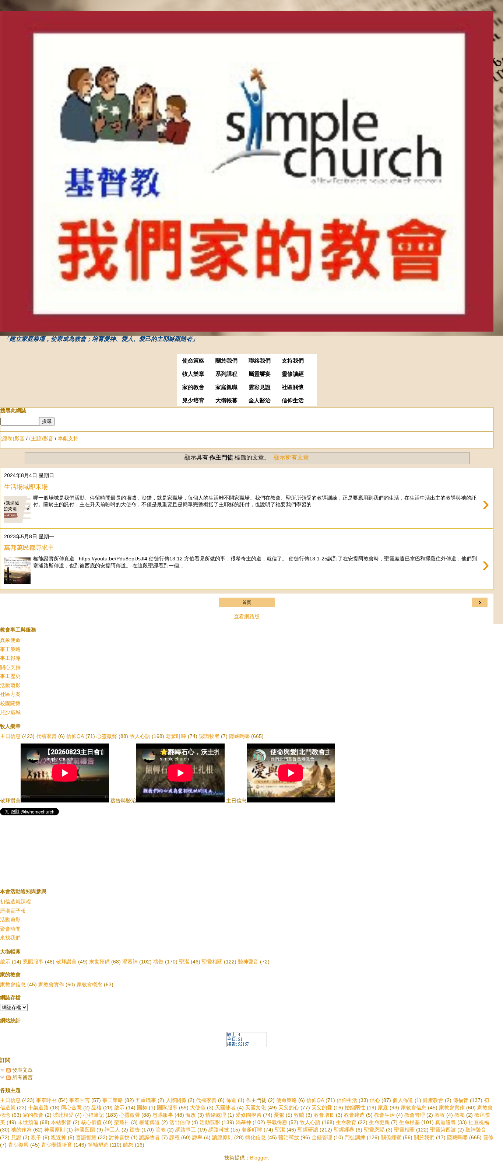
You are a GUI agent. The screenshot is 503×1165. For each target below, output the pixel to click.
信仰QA (75, 736)
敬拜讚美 (66, 962)
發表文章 (22, 1070)
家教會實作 (51, 984)
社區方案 (10, 694)
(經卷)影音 (12, 438)
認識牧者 (209, 736)
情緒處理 (215, 1115)
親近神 (58, 1137)
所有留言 (22, 1077)
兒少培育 (193, 400)
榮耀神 (122, 1122)
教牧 (440, 1115)
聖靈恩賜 (374, 1130)
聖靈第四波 (443, 1130)
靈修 (488, 1137)
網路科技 (218, 1130)
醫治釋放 (288, 1137)
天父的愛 (322, 1107)
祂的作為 (21, 1130)
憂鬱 (279, 1115)
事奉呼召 (46, 1100)
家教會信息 (13, 984)
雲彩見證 (260, 387)
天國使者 (225, 1107)
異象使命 (10, 640)
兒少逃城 (10, 712)
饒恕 (128, 1145)
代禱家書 (46, 736)
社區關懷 (293, 387)
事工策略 (10, 649)
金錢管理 (322, 1137)
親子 (36, 1137)
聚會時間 (10, 929)
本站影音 (61, 1122)
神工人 (112, 1130)
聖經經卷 (344, 1130)
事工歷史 (10, 676)
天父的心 (288, 1107)
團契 (142, 1107)
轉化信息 (255, 1137)
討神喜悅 (119, 1137)
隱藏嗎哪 (239, 736)
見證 (16, 1137)
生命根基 (409, 1122)
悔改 (191, 1115)
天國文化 (255, 1107)
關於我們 (226, 361)
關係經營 (391, 1137)
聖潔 (184, 962)
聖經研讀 (308, 1130)
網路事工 (185, 1130)
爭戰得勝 (277, 1122)
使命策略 (193, 361)
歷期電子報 (13, 911)
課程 (174, 1137)
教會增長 (324, 1115)
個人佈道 (403, 1100)
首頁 (246, 602)
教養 (459, 1115)
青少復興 (18, 1145)
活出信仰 (179, 1122)
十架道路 (38, 1107)
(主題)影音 (41, 438)
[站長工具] (246, 1045)
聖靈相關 (212, 962)
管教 (160, 1130)
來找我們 (10, 938)
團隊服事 (167, 1107)
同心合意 (71, 1107)
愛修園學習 (248, 1115)
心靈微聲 (106, 736)
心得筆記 (93, 1115)
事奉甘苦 (79, 1100)
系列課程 (226, 374)
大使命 (197, 1107)
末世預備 (99, 962)
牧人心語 (140, 736)
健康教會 (433, 1100)
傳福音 (460, 1100)
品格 (96, 1107)
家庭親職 (226, 387)
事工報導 (10, 658)
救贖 (299, 1115)
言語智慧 (86, 1137)
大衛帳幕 (226, 400)
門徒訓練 (355, 1137)
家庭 (383, 1107)
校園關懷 (10, 703)
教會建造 (354, 1115)
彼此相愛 (63, 1115)
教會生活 (384, 1115)
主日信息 (10, 736)
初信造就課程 (15, 902)
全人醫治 (260, 400)
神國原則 (54, 1130)
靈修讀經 (293, 374)
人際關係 (176, 1100)
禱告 (158, 962)
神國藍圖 (84, 1130)
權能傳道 (149, 1122)
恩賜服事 (33, 962)
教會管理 (414, 1115)
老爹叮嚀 (176, 736)
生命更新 (379, 1122)
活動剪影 (10, 920)
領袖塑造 (98, 1145)
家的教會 (193, 387)
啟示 (5, 962)
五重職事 (146, 1100)
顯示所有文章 (291, 457)
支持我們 (293, 361)
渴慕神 (130, 962)
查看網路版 (247, 616)
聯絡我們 (260, 361)
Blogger (259, 1158)
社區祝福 (478, 1122)
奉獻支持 (68, 438)
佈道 (231, 1100)
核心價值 (91, 1122)
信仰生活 (293, 400)
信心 (375, 1100)
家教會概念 (89, 984)
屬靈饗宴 (260, 374)
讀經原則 (222, 1137)
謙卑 (197, 1137)
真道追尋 (445, 1122)
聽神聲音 (248, 962)
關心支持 (10, 667)
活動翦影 (10, 685)
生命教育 (346, 1122)
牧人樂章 (193, 374)
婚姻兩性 (355, 1107)
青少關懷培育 (56, 1145)
